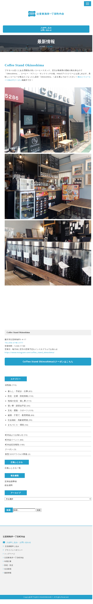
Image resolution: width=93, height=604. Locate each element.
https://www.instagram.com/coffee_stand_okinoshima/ (30, 352)
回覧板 (8, 385)
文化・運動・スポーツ (18, 410)
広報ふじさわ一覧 (13, 468)
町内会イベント (12, 439)
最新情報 (7, 573)
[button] (87, 3)
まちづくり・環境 (16, 424)
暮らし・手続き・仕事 (18, 391)
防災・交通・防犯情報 (18, 396)
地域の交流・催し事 (17, 400)
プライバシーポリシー (14, 550)
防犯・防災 (8, 565)
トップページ (9, 554)
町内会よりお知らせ (14, 435)
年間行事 (7, 561)
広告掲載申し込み (12, 546)
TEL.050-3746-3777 (14, 342)
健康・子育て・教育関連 (19, 415)
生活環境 (7, 569)
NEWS (50, 46)
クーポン (9, 449)
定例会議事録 (11, 481)
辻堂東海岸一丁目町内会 (14, 558)
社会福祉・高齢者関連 (18, 420)
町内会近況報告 (12, 444)
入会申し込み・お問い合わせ (18, 542)
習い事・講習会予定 (17, 405)
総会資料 (9, 485)
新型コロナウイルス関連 (16, 454)
